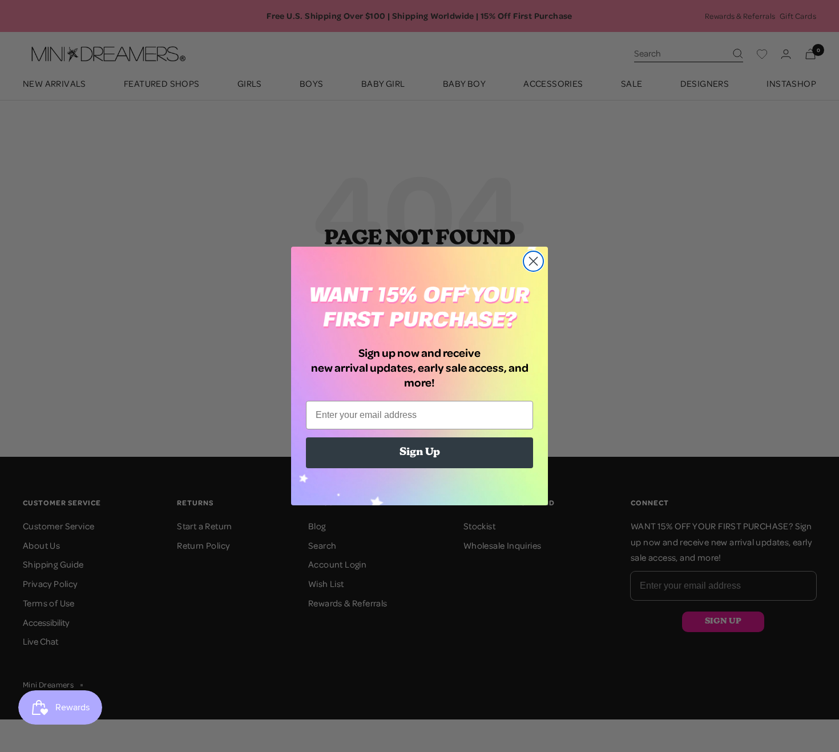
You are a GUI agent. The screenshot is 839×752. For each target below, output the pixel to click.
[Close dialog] (533, 261)
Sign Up (420, 453)
